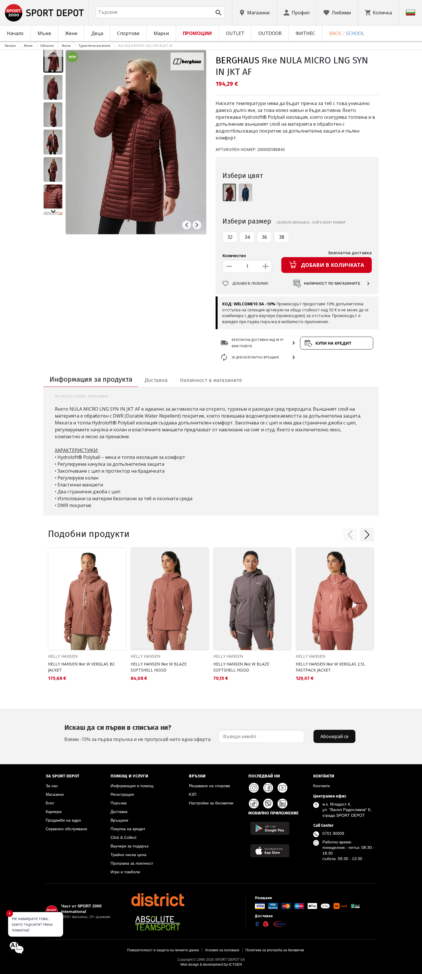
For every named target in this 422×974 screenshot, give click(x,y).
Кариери (54, 811)
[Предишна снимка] (186, 225)
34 (247, 237)
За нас (52, 785)
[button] (350, 534)
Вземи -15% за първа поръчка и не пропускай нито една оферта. (137, 732)
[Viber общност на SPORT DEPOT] (268, 803)
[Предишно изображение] (53, 53)
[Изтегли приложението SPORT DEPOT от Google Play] (269, 828)
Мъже (44, 33)
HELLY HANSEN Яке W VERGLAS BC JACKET (81, 667)
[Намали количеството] (229, 266)
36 (264, 237)
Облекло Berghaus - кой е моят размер (311, 222)
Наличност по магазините (332, 283)
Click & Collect (123, 837)
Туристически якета (94, 45)
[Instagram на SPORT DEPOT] (253, 787)
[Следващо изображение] (53, 211)
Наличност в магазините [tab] (211, 380)
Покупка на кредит (128, 828)
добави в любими (250, 283)
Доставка (119, 811)
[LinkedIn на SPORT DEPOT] (282, 803)
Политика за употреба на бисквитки (274, 950)
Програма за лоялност (132, 863)
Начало (15, 33)
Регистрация (122, 794)
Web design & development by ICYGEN (211, 965)
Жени (71, 33)
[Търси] (218, 12)
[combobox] (160, 12)
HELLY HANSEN (63, 656)
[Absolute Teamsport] (157, 923)
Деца (97, 33)
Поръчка (119, 803)
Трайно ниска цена (128, 854)
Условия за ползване (222, 950)
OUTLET (235, 33)
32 (230, 237)
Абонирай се (334, 736)
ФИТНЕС (305, 33)
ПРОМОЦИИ (197, 33)
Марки (161, 33)
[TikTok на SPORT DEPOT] (253, 803)
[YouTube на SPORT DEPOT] (282, 787)
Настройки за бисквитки (211, 803)
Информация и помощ (132, 785)
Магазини (55, 794)
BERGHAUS (237, 60)
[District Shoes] (157, 900)
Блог (50, 803)
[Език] (410, 12)
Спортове (128, 33)
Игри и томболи (125, 872)
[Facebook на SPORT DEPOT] (268, 787)
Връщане (119, 820)
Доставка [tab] (156, 380)
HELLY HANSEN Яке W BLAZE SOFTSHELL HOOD (159, 667)
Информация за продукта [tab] (91, 379)
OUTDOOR (270, 33)
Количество (234, 255)
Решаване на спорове (209, 785)
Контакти (321, 785)
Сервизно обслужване (66, 828)
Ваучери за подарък (129, 846)
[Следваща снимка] (197, 225)
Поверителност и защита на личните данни (163, 950)
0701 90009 (333, 833)
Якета (66, 45)
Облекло (47, 45)
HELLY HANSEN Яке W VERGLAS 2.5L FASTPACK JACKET (330, 667)
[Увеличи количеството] (265, 266)
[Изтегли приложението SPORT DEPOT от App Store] (269, 850)
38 (281, 237)
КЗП (192, 794)
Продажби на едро (63, 820)
